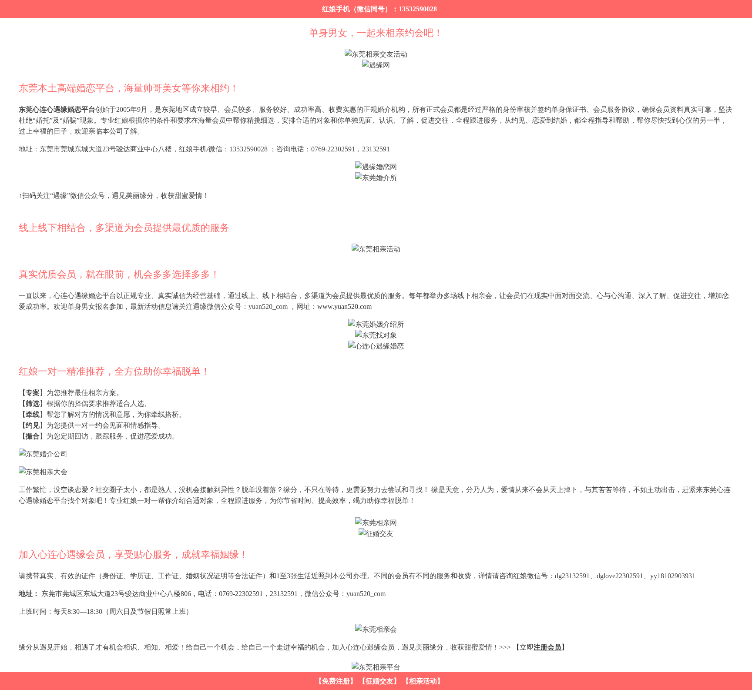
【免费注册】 (336, 681)
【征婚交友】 (379, 681)
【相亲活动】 (423, 681)
